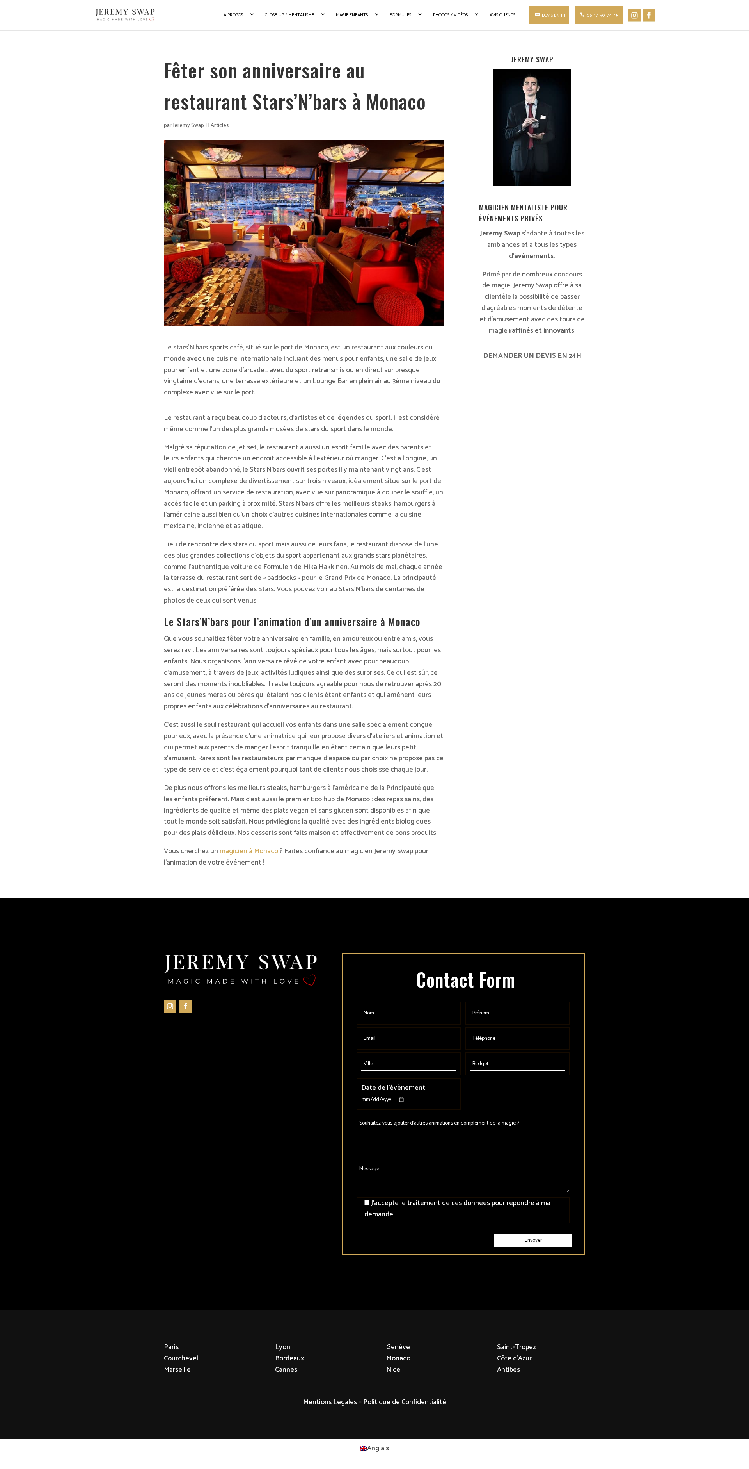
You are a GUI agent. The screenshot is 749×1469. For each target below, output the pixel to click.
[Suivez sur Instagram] (170, 1006)
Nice (393, 1370)
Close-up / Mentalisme (289, 15)
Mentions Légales (330, 1402)
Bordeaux (289, 1358)
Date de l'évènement (393, 1088)
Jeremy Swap (188, 125)
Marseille (177, 1370)
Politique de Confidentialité (404, 1402)
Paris (171, 1347)
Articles (220, 125)
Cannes (286, 1370)
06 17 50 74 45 (603, 15)
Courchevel (181, 1358)
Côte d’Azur (514, 1358)
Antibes (508, 1370)
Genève (398, 1347)
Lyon (282, 1347)
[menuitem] (374, 1448)
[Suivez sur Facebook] (185, 1006)
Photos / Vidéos (450, 15)
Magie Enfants (352, 15)
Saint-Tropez (516, 1347)
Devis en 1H (553, 15)
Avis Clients (502, 15)
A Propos (233, 15)
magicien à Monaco (249, 851)
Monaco (398, 1358)
